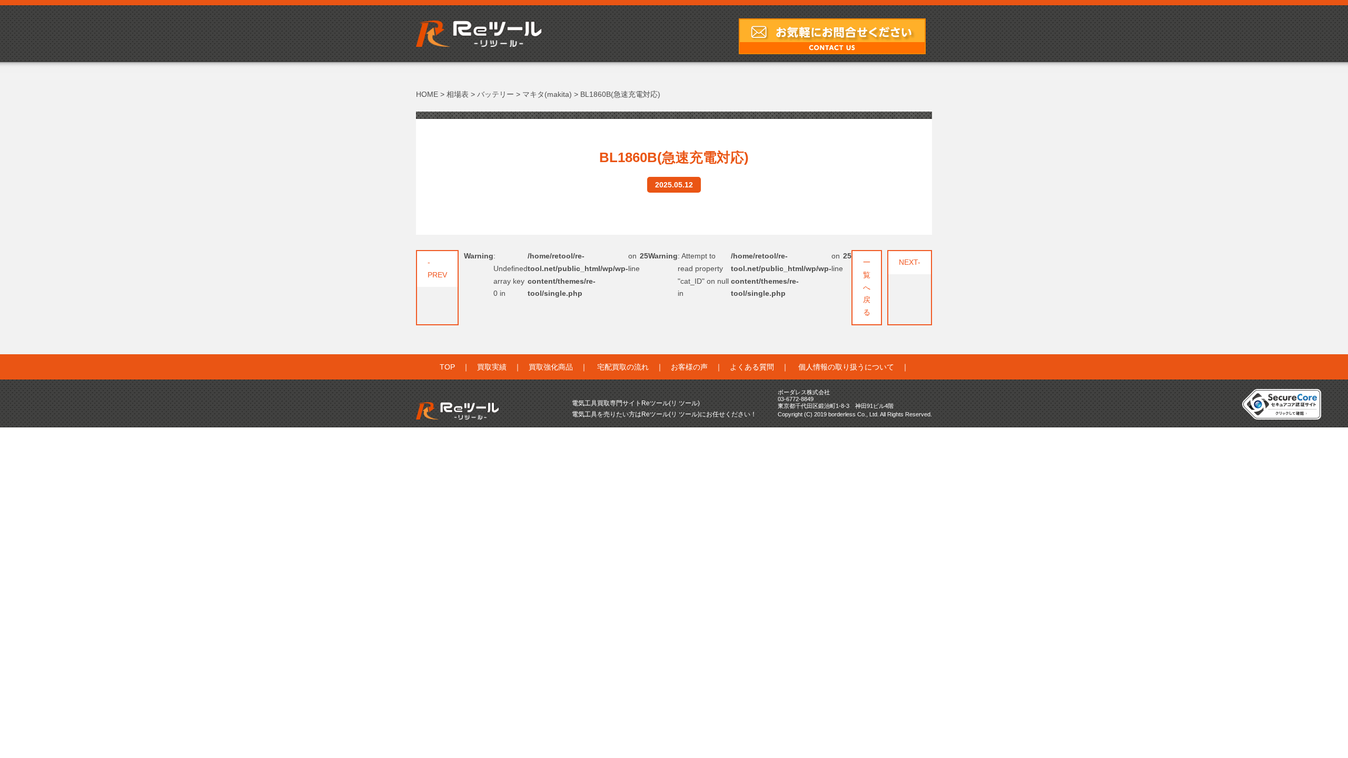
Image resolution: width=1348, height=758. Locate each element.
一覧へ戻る (866, 287)
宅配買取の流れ (623, 367)
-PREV (437, 268)
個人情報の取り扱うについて (846, 367)
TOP (447, 367)
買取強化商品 (551, 367)
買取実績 (492, 367)
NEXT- (909, 262)
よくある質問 (752, 367)
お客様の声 (689, 367)
